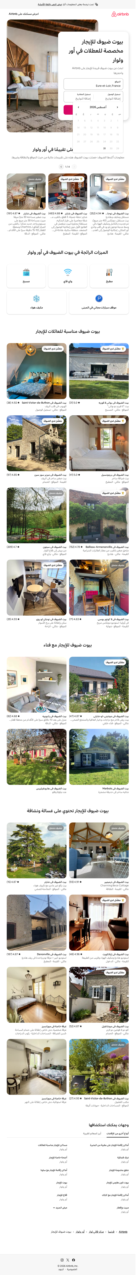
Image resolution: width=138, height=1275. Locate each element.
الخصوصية (72, 1269)
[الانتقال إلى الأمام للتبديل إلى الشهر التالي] (79, 107)
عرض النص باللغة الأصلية (50, 4)
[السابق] (74, 166)
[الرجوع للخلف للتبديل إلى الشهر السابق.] (117, 107)
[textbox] (108, 99)
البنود (61, 1269)
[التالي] (61, 166)
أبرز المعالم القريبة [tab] (92, 1133)
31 (104, 148)
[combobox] (93, 86)
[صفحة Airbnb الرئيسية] (120, 14)
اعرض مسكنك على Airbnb (24, 14)
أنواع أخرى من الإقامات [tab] (118, 1133)
